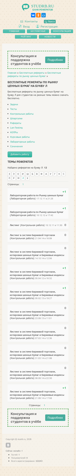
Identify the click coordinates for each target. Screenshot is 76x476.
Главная (12, 72)
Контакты (31, 21)
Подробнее (55, 60)
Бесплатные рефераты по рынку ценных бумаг (34, 74)
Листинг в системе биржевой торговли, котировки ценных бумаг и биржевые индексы (37, 253)
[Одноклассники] (38, 15)
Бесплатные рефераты (31, 72)
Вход (26, 26)
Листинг (14, 225)
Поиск (51, 21)
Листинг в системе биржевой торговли (32, 235)
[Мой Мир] (43, 15)
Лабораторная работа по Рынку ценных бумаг (36, 195)
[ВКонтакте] (33, 15)
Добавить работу (20, 154)
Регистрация (49, 26)
